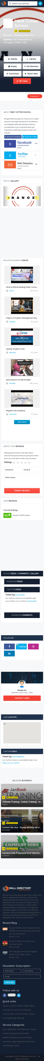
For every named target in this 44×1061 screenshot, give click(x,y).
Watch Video (32, 74)
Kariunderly (20, 595)
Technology (8, 1045)
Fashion (6, 1033)
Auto (5, 1029)
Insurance (7, 1041)
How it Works (17, 1006)
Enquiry (14, 66)
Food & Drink (23, 1033)
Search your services (21, 3)
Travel (16, 1045)
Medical (20, 1041)
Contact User (22, 698)
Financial (13, 1033)
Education (12, 1029)
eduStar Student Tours (15, 349)
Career (32, 1014)
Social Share (13, 74)
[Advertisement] (22, 104)
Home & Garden (25, 1037)
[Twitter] (21, 647)
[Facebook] (9, 646)
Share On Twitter (31, 137)
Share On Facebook (13, 137)
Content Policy (21, 1014)
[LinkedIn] (9, 653)
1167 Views (23, 81)
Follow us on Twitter (10, 763)
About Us (7, 1006)
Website (13, 59)
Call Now (32, 59)
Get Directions (32, 66)
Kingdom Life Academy (15, 410)
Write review (10, 477)
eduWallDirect (18, 756)
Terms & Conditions (22, 1010)
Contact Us (8, 1010)
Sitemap (21, 1018)
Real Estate (30, 1041)
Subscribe (9, 982)
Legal (14, 1041)
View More (22, 422)
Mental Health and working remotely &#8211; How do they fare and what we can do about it (25, 931)
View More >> (34, 96)
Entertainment (23, 1029)
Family (33, 1029)
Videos (26, 1006)
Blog (32, 1006)
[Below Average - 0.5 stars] (11, 462)
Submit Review (22, 490)
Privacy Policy (8, 1014)
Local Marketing (9, 1018)
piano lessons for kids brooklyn (18, 380)
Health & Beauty (10, 1037)
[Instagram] (33, 646)
